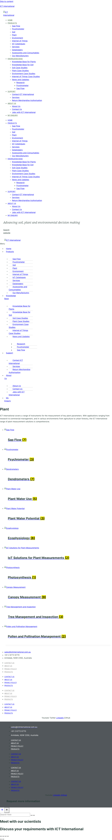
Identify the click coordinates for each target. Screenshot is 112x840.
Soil (13, 32)
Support (12, 91)
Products (12, 23)
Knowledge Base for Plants (24, 62)
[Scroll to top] (2, 810)
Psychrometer (18, 29)
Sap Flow (16, 26)
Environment (17, 38)
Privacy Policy (10, 669)
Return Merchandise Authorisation (27, 100)
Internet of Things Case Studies (26, 76)
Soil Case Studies (19, 68)
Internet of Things (20, 41)
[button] (3, 243)
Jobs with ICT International (24, 112)
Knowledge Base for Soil (22, 65)
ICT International (7, 6)
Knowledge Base (15, 59)
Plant (14, 35)
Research (20, 82)
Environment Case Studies (23, 73)
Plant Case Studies (20, 71)
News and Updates (20, 79)
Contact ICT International (23, 94)
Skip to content (6, 1)
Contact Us (17, 109)
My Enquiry (13, 115)
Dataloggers (17, 50)
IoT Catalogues (18, 44)
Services (15, 47)
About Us (12, 103)
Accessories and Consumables (25, 53)
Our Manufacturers (20, 56)
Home (10, 20)
